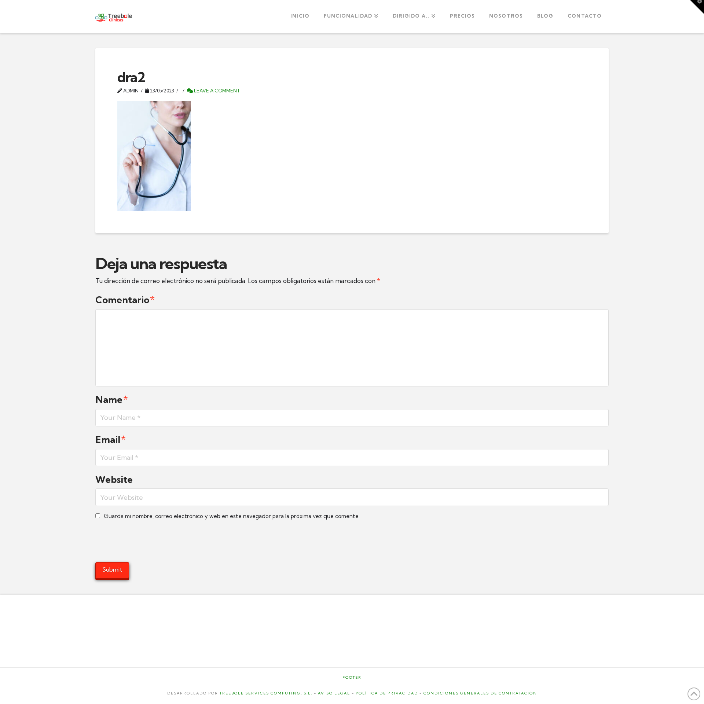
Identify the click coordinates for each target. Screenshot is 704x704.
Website (114, 479)
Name (111, 400)
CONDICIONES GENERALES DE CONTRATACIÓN (480, 693)
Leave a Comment (216, 91)
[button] (697, 7)
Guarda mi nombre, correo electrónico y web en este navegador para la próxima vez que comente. (232, 516)
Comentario (125, 300)
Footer (352, 677)
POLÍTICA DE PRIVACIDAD (387, 693)
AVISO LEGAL (334, 693)
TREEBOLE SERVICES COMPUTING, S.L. (266, 693)
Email (110, 439)
